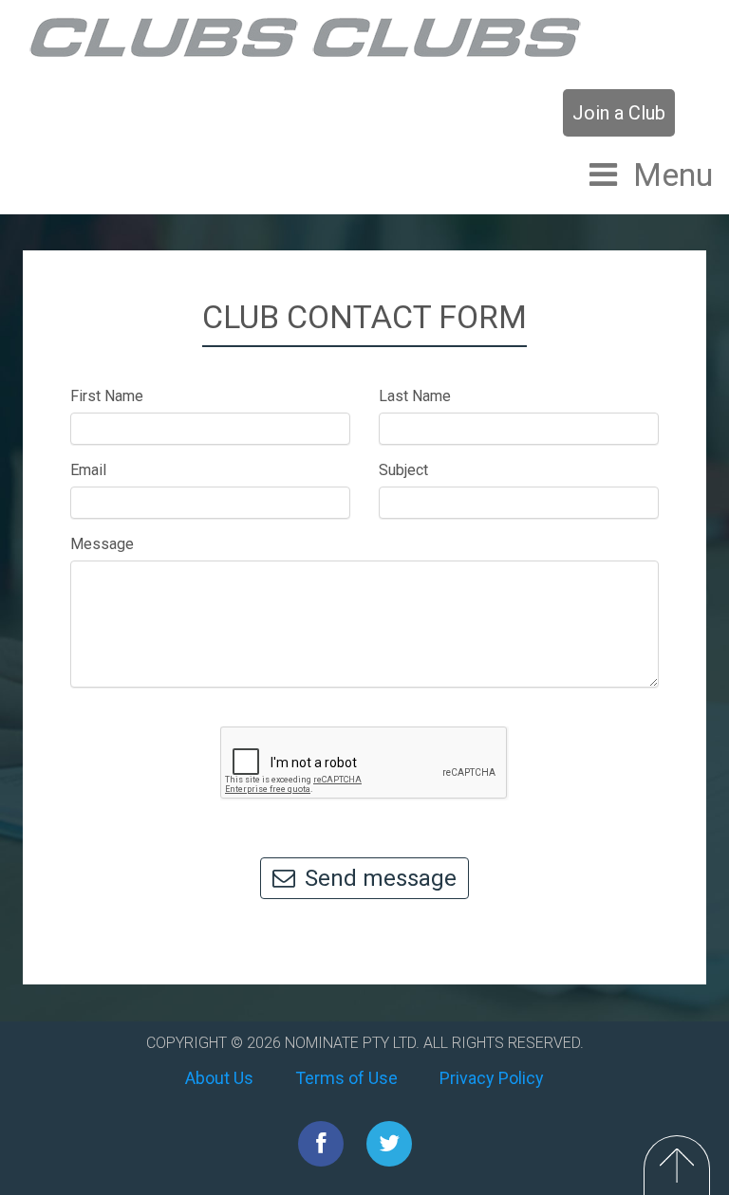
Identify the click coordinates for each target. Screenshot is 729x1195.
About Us (219, 1078)
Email (88, 470)
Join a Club (618, 112)
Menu (673, 174)
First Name (106, 396)
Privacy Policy (491, 1078)
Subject (403, 470)
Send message (381, 878)
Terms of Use (346, 1078)
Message (102, 544)
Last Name (415, 396)
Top (677, 1165)
